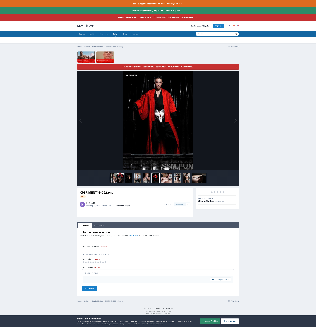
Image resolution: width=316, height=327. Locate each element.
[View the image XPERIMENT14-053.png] (146, 178)
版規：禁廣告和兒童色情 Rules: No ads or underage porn (156, 3)
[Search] (236, 34)
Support (134, 34)
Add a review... (92, 273)
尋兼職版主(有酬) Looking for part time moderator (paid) (156, 10)
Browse (82, 34)
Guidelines (133, 321)
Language (147, 308)
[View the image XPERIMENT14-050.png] (177, 178)
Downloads (104, 34)
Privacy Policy (119, 321)
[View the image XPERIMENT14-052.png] (155, 178)
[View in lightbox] (158, 120)
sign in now (133, 235)
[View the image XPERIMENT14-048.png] (199, 178)
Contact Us (159, 308)
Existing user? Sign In (200, 26)
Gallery (115, 34)
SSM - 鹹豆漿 (85, 25)
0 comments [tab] (99, 225)
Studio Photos (206, 201)
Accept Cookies (211, 321)
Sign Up (218, 26)
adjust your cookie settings (114, 324)
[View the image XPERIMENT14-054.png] (137, 178)
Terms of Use (107, 321)
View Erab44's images (121, 206)
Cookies (169, 308)
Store (125, 34)
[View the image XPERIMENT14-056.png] (117, 178)
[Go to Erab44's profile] (82, 204)
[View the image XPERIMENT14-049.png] (186, 178)
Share (168, 204)
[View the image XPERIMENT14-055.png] (128, 178)
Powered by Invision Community (158, 313)
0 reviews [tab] (85, 225)
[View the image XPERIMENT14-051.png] (166, 178)
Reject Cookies (229, 321)
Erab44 (92, 203)
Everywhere (225, 34)
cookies (171, 321)
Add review (89, 288)
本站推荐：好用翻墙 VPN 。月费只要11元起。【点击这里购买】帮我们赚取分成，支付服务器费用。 (156, 17)
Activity (92, 34)
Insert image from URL (220, 279)
